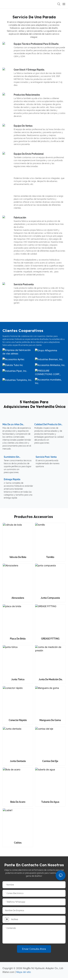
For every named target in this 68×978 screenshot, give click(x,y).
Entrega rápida (12, 479)
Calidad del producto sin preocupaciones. (47, 424)
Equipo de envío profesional (29, 154)
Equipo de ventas (23, 125)
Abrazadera (18, 598)
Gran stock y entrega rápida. (29, 69)
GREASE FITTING (50, 638)
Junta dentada (18, 761)
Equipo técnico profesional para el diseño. (36, 44)
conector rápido (18, 720)
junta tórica (17, 679)
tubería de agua (50, 802)
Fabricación (20, 217)
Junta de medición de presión (50, 679)
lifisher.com (8, 972)
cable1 (18, 842)
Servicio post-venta (46, 457)
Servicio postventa (24, 284)
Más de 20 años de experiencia (12, 424)
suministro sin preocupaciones (12, 457)
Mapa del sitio (23, 972)
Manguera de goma (50, 720)
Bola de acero (17, 802)
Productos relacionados (27, 94)
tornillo (50, 557)
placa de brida (18, 638)
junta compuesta (50, 598)
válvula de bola (17, 557)
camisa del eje (50, 761)
